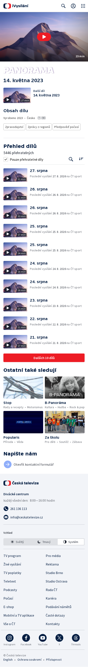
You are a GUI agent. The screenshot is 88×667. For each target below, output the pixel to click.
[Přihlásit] (73, 6)
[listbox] (44, 541)
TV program (12, 556)
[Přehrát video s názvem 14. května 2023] (44, 37)
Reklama (52, 564)
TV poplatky (12, 573)
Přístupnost (54, 659)
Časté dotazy (55, 615)
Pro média (53, 556)
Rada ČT (52, 590)
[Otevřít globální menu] (83, 6)
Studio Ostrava (56, 581)
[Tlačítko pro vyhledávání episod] (71, 159)
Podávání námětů (58, 607)
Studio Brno (54, 573)
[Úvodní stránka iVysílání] (15, 6)
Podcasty (10, 590)
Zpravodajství (14, 127)
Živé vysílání (12, 564)
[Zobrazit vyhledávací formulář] (63, 6)
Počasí (8, 598)
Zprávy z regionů (39, 127)
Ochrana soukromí (29, 659)
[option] (17, 542)
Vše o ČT (9, 624)
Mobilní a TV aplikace (18, 615)
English (8, 659)
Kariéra (51, 598)
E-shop (8, 607)
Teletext (9, 581)
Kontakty (53, 624)
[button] (44, 37)
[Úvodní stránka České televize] (21, 483)
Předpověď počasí (66, 127)
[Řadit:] (81, 158)
